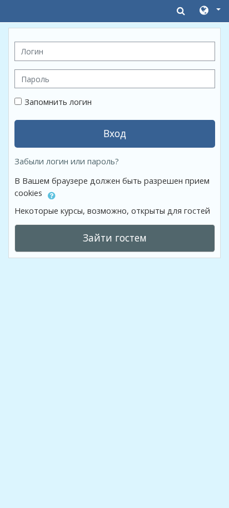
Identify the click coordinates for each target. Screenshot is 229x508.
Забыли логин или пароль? (66, 161)
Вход (114, 133)
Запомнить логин (58, 102)
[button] (209, 11)
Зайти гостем (115, 237)
